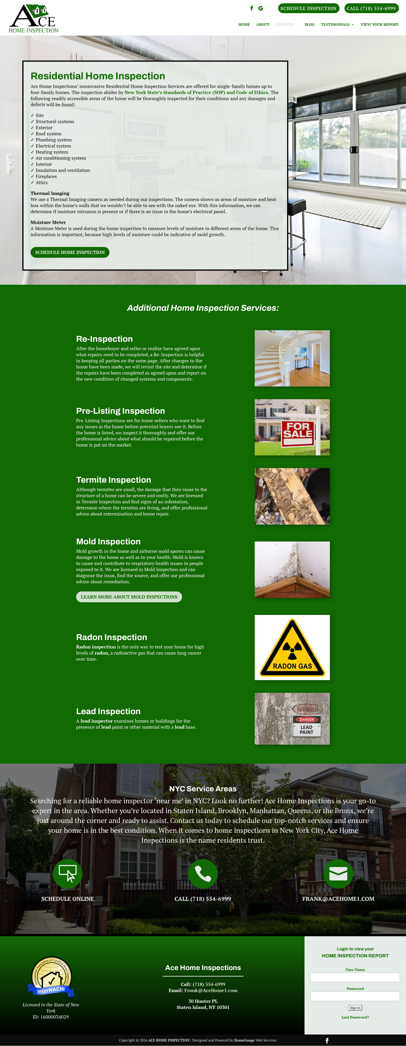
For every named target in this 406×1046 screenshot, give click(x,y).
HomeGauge (244, 1040)
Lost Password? (355, 1017)
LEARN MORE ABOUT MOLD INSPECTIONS (129, 597)
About (262, 25)
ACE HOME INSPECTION (168, 1040)
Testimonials (335, 25)
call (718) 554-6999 (203, 898)
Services (285, 25)
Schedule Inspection (308, 8)
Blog (310, 25)
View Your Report (379, 25)
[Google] (260, 9)
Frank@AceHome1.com (338, 898)
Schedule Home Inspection (70, 252)
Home (244, 25)
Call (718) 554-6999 (371, 8)
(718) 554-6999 (209, 984)
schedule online (67, 898)
